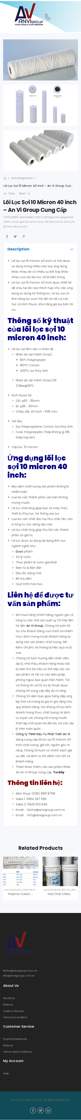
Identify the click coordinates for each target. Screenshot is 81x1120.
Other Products (31, 889)
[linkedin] (48, 1110)
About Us (9, 998)
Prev (10, 193)
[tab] (40, 249)
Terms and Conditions (17, 1051)
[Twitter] (15, 236)
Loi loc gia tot (19, 221)
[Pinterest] (24, 236)
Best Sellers (27, 217)
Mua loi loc (20, 226)
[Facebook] (7, 236)
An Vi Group (34, 626)
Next (25, 193)
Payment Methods (15, 1039)
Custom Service (13, 1011)
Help (6, 1073)
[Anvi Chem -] (28, 14)
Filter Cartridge (44, 217)
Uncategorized (21, 178)
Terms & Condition (15, 1017)
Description (18, 249)
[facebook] (33, 1110)
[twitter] (41, 1110)
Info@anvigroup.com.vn (18, 976)
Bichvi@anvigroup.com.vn (20, 971)
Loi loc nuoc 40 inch (41, 221)
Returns (8, 1004)
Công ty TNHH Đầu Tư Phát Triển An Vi (43, 734)
